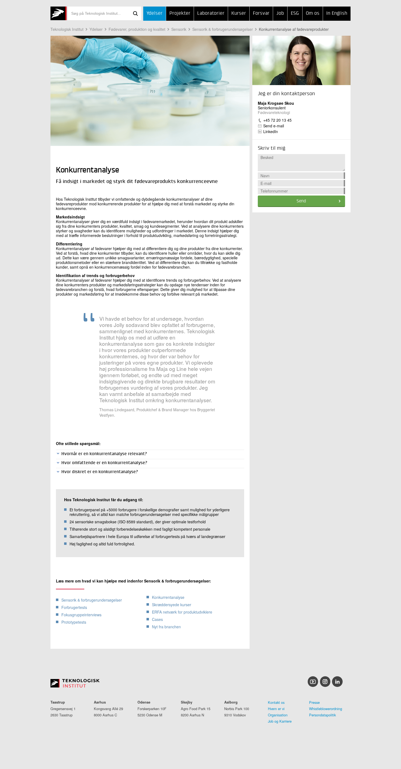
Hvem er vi (276, 708)
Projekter (179, 13)
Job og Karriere (280, 721)
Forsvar (261, 13)
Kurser (238, 13)
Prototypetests (73, 622)
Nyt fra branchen (166, 626)
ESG (295, 13)
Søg (135, 13)
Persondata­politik (322, 714)
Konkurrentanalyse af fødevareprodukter (294, 29)
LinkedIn (270, 131)
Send (301, 201)
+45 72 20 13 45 (277, 120)
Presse (314, 702)
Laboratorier (211, 13)
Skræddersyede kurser (171, 604)
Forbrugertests (74, 607)
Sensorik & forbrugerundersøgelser (222, 29)
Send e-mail (273, 125)
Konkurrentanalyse (168, 597)
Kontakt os (276, 702)
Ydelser (154, 13)
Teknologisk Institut (66, 29)
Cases (157, 619)
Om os (312, 13)
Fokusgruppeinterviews (81, 614)
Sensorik (178, 29)
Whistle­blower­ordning (325, 708)
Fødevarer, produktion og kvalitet (137, 29)
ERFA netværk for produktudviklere (182, 612)
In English (336, 13)
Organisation (278, 714)
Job (280, 13)
